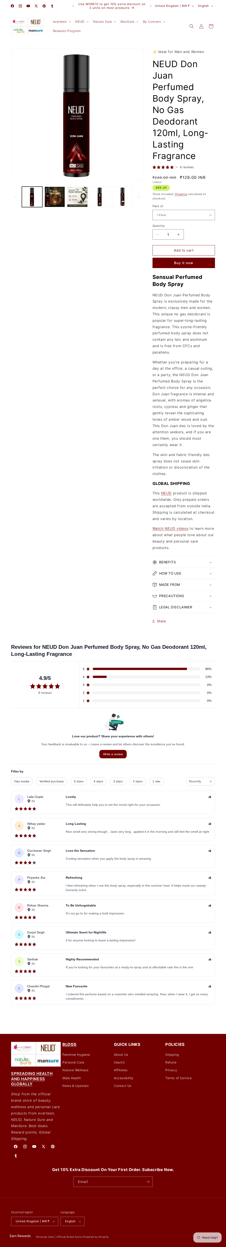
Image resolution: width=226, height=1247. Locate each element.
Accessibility (124, 1078)
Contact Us (122, 1086)
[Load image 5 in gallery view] (122, 197)
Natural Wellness (75, 1070)
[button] (61, 21)
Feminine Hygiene (76, 1054)
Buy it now (183, 263)
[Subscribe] (148, 1182)
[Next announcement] (151, 6)
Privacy (171, 1070)
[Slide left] (16, 197)
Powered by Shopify (96, 1236)
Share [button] (161, 621)
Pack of (158, 206)
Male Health (71, 1078)
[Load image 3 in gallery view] (77, 197)
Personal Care (73, 1062)
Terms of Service (178, 1078)
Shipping (181, 194)
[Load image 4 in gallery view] (100, 197)
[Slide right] (139, 197)
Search (119, 1062)
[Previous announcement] (73, 6)
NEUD (166, 493)
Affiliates (121, 1070)
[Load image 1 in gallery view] (32, 197)
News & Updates (75, 1086)
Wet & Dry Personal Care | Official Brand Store (52, 1236)
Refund (171, 1062)
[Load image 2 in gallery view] (55, 197)
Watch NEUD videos (170, 528)
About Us (121, 1054)
